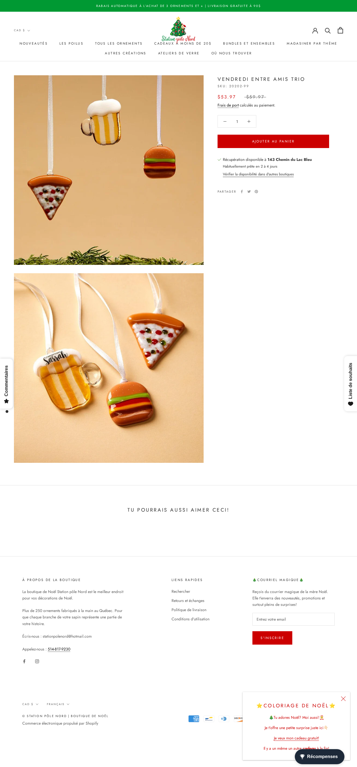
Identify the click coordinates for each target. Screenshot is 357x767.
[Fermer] (343, 698)
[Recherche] (328, 30)
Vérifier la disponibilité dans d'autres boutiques (258, 174)
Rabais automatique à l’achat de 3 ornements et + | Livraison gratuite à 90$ (178, 6)
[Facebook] (241, 191)
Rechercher (181, 591)
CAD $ (19, 30)
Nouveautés (34, 43)
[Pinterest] (256, 191)
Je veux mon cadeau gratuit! (296, 738)
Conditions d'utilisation (190, 619)
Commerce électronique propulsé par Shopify (60, 723)
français (55, 704)
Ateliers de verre (179, 53)
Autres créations (125, 53)
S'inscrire (272, 637)
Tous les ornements (119, 43)
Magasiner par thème (312, 43)
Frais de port (228, 105)
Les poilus (71, 43)
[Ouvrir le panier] (340, 30)
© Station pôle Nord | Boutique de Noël (65, 716)
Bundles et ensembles (249, 43)
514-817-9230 (59, 649)
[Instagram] (37, 661)
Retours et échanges (188, 600)
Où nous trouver (231, 53)
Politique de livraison (189, 610)
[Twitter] (249, 191)
